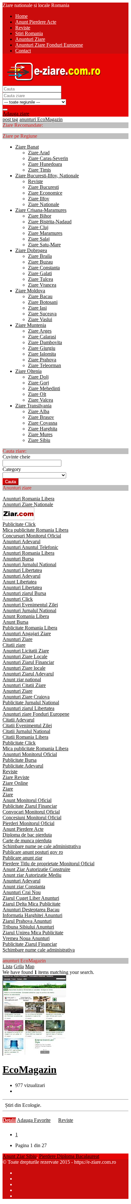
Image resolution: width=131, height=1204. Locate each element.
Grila (19, 966)
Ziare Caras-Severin (48, 158)
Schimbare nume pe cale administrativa (42, 846)
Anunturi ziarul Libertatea (28, 708)
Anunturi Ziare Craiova (26, 696)
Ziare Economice (45, 193)
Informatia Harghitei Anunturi (32, 915)
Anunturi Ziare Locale (25, 656)
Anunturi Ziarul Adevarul (28, 673)
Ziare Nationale (43, 204)
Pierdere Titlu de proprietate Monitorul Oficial (48, 863)
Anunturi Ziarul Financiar (28, 662)
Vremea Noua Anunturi (26, 938)
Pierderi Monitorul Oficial (28, 823)
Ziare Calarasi (42, 336)
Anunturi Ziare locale (24, 668)
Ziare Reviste (16, 777)
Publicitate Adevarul (23, 765)
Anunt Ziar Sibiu (20, 1156)
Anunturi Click (18, 599)
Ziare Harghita (42, 428)
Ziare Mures (40, 434)
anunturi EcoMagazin (41, 119)
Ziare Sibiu (39, 440)
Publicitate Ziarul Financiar (30, 806)
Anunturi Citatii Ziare (24, 685)
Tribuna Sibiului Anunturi (28, 927)
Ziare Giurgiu (41, 348)
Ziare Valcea (40, 400)
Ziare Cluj (38, 227)
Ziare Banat (27, 147)
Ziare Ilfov (38, 198)
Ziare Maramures (45, 233)
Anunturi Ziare (17, 639)
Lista (7, 966)
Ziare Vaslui (40, 319)
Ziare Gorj (38, 382)
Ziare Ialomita (42, 354)
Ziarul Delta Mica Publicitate (31, 904)
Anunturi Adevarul (21, 541)
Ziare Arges (40, 331)
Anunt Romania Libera (26, 616)
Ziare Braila (40, 256)
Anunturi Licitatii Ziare (26, 650)
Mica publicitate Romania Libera (35, 530)
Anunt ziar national (22, 679)
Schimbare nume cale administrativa (39, 950)
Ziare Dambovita (45, 342)
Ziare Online (15, 783)
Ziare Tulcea (40, 279)
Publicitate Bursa (20, 760)
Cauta (10, 481)
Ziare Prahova (42, 359)
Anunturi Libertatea (22, 570)
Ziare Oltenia (28, 371)
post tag (10, 119)
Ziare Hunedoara (45, 164)
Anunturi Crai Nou (22, 892)
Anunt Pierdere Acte (23, 829)
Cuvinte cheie (16, 456)
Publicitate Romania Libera (30, 627)
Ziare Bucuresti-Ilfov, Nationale (47, 175)
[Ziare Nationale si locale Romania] (52, 82)
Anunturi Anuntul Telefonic (30, 547)
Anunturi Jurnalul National (29, 564)
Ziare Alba (38, 411)
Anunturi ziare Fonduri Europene (36, 714)
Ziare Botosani (43, 302)
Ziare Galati (40, 273)
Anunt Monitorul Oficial (27, 800)
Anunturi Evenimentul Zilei (30, 604)
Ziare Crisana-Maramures (40, 210)
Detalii (9, 1120)
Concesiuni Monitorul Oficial (32, 817)
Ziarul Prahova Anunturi (27, 921)
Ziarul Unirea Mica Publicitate (33, 932)
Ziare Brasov (41, 417)
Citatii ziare (14, 645)
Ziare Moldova (30, 290)
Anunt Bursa (15, 622)
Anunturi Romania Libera (28, 498)
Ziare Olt (37, 394)
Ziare (8, 788)
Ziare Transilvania (33, 405)
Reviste (35, 181)
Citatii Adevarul (18, 719)
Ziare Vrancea (42, 285)
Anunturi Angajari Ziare (27, 633)
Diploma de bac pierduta (27, 834)
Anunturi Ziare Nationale (28, 504)
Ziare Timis (39, 170)
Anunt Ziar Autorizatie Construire (36, 869)
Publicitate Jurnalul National (31, 702)
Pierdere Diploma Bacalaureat (69, 1156)
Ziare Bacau (40, 296)
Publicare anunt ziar (22, 858)
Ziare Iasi (37, 308)
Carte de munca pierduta (27, 840)
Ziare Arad (39, 152)
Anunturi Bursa (18, 558)
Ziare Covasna (42, 423)
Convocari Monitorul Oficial (31, 811)
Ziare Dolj (38, 377)
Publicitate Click (19, 524)
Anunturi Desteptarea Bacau (31, 909)
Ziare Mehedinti (44, 388)
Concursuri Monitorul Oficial (32, 535)
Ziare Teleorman (44, 365)
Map (29, 966)
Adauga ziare (16, 113)
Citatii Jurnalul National (26, 731)
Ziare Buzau (40, 262)
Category (12, 469)
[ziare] (18, 518)
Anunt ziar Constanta (24, 886)
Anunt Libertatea (20, 581)
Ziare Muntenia (30, 325)
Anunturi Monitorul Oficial (30, 754)
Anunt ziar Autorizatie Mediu (32, 875)
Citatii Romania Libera (25, 737)
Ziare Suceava (42, 313)
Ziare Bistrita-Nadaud (50, 221)
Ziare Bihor (39, 216)
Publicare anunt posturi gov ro (33, 852)
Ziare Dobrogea (31, 250)
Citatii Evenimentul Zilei (27, 725)
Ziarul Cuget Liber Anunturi (31, 898)
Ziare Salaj (39, 239)
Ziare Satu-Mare (44, 244)
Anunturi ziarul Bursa (24, 593)
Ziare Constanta (44, 267)
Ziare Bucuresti (43, 187)
